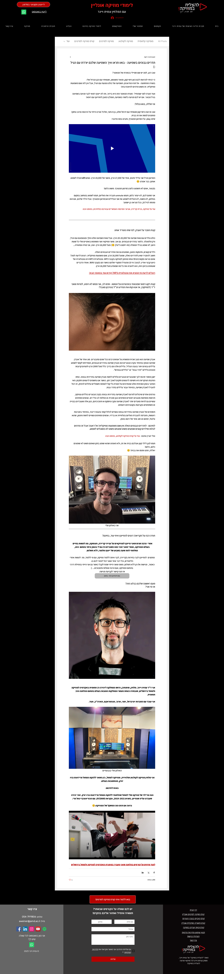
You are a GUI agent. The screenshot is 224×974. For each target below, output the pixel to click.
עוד (68, 41)
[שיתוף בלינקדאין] (143, 872)
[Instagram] (31, 929)
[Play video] (112, 148)
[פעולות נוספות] (70, 57)
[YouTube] (38, 929)
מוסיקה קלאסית (145, 41)
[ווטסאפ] (23, 12)
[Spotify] (44, 929)
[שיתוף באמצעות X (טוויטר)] (148, 872)
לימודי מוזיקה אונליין (112, 5)
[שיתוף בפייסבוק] (154, 872)
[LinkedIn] (25, 929)
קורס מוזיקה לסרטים (84, 41)
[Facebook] (18, 929)
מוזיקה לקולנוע (126, 41)
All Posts (162, 41)
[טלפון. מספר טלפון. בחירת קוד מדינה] (95, 921)
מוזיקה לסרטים (106, 41)
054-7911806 (29, 916)
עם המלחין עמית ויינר (112, 11)
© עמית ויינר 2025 (31, 951)
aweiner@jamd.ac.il (29, 921)
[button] (157, 26)
